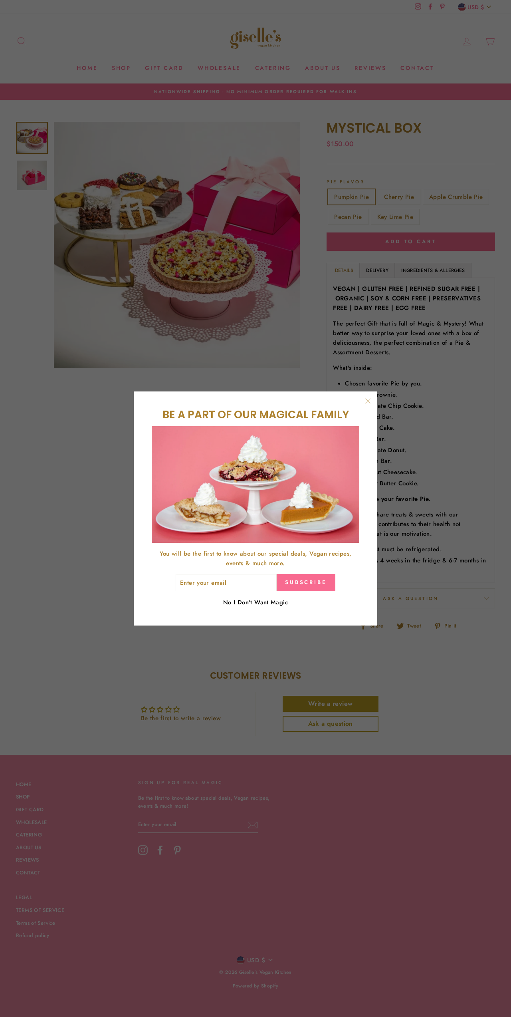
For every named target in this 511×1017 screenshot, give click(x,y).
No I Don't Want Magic (255, 602)
